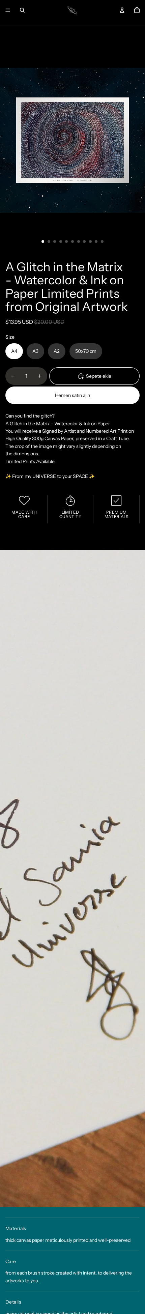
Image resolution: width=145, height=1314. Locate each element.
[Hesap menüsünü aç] (122, 10)
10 (96, 241)
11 (102, 241)
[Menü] (8, 10)
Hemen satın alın (72, 395)
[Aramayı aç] (22, 10)
